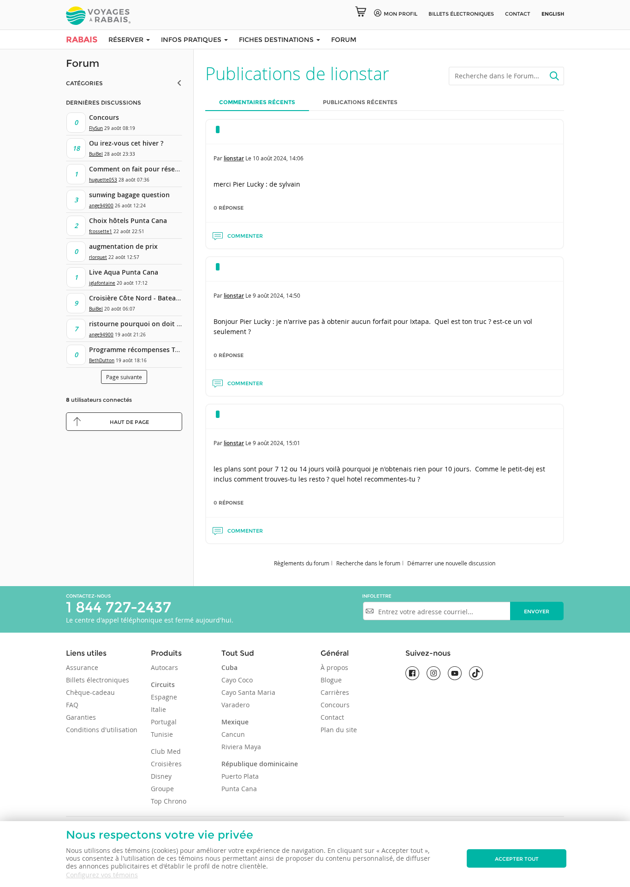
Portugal (164, 721)
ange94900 (101, 206)
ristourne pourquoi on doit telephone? (150, 323)
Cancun (233, 734)
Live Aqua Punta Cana (123, 272)
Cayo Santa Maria (248, 692)
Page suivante (124, 377)
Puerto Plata (240, 776)
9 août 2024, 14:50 (276, 295)
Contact (517, 14)
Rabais (81, 40)
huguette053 (103, 180)
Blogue (331, 680)
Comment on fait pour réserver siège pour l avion (167, 168)
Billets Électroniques (461, 14)
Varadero (235, 704)
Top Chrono (168, 801)
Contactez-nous (88, 596)
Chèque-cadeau (90, 692)
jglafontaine (102, 283)
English (552, 14)
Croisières (166, 763)
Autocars (164, 667)
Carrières (335, 692)
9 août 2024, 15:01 (276, 442)
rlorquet (98, 257)
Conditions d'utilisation (101, 729)
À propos (334, 667)
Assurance (82, 667)
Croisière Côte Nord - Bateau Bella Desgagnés (160, 298)
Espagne (164, 697)
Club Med (166, 751)
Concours (104, 117)
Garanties (81, 717)
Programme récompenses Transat (142, 349)
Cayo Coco (237, 680)
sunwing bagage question (129, 194)
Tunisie (162, 734)
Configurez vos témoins (102, 874)
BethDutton (101, 361)
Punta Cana (239, 788)
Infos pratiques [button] (192, 39)
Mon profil (400, 14)
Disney (161, 776)
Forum (344, 39)
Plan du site (339, 729)
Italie (158, 709)
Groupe (162, 788)
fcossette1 (100, 232)
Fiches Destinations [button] (277, 39)
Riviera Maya (241, 746)
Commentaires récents (257, 102)
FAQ (72, 704)
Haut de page (129, 422)
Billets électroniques (97, 680)
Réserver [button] (126, 39)
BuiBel (96, 154)
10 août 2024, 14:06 (278, 158)
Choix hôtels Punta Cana (128, 220)
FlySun (96, 128)
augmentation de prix (123, 246)
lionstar (234, 158)
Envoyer (536, 611)
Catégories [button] (84, 83)
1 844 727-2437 (118, 607)
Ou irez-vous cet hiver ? (126, 143)
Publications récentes (360, 102)
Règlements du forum (301, 563)
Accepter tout (517, 859)
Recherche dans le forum (368, 563)
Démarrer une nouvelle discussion (451, 563)
